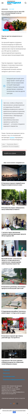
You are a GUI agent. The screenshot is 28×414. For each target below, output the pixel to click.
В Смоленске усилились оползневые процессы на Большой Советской (14, 287)
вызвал (12, 137)
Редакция (6, 370)
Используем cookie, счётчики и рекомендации (14, 410)
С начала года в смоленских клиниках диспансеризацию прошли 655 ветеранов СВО (14, 234)
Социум (6, 30)
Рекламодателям (9, 376)
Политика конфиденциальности (14, 379)
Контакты (6, 373)
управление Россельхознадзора (10, 146)
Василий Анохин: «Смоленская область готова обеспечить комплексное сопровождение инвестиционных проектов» (12, 261)
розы (3, 144)
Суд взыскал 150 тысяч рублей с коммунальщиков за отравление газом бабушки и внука (12, 362)
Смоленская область (12, 144)
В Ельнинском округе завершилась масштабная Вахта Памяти (13, 208)
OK (14, 412)
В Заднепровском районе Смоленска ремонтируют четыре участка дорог (14, 312)
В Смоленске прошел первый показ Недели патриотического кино (13, 184)
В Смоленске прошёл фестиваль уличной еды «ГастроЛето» (12, 336)
